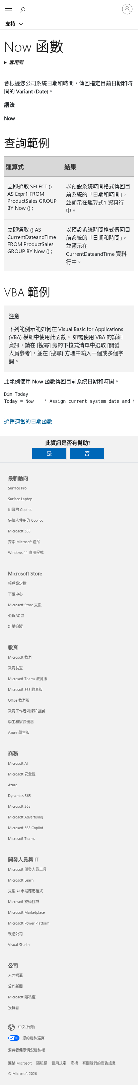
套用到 (16, 62)
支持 (11, 23)
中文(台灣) (26, 1026)
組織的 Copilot (20, 509)
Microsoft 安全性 (22, 773)
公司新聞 (15, 986)
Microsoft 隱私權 (22, 996)
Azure (12, 784)
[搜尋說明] (23, 8)
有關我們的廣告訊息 (99, 1063)
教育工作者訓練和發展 (26, 710)
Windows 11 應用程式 (26, 552)
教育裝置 (15, 667)
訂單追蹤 (15, 626)
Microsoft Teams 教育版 (27, 678)
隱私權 (41, 1063)
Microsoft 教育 (20, 657)
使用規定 (59, 1063)
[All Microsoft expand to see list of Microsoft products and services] (8, 9)
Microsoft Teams (21, 838)
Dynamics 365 (19, 795)
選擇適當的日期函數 (28, 421)
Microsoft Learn (20, 880)
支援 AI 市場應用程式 (25, 890)
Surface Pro (17, 487)
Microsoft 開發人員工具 (27, 869)
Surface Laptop (20, 498)
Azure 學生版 (18, 732)
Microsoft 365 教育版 (25, 689)
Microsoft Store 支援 (25, 604)
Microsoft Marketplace (26, 912)
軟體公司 (15, 933)
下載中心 (15, 594)
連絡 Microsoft (20, 1063)
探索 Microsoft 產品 (24, 541)
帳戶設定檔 (17, 583)
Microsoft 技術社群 (23, 901)
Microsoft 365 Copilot (25, 827)
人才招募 (15, 975)
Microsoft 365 (19, 530)
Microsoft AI (18, 763)
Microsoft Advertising (25, 816)
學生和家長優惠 (21, 721)
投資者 (13, 1007)
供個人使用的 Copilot (25, 520)
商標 (74, 1063)
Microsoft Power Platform (28, 923)
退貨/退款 (16, 615)
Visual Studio (18, 944)
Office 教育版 (18, 700)
